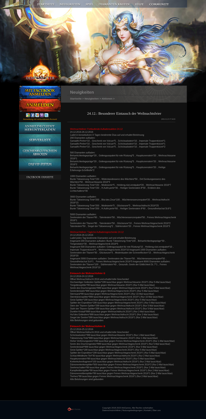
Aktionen (107, 98)
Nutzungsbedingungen (132, 410)
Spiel (89, 4)
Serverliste (40, 140)
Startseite (44, 4)
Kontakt (147, 410)
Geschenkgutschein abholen (40, 152)
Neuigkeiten (70, 4)
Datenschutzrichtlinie (111, 410)
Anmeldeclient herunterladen (40, 128)
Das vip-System (40, 165)
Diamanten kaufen (114, 4)
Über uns (156, 410)
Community (159, 4)
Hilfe (139, 4)
